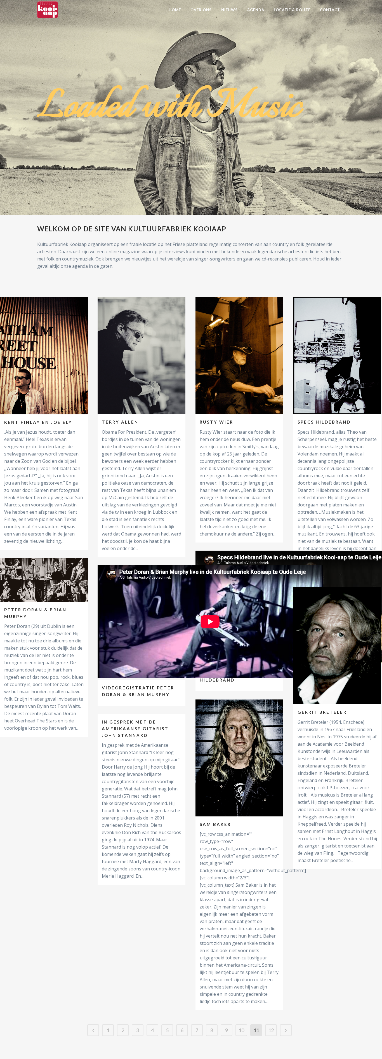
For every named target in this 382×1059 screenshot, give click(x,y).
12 (271, 1030)
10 (241, 1030)
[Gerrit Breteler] (337, 645)
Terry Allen (120, 421)
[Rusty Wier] (239, 355)
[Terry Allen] (141, 355)
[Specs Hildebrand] (337, 355)
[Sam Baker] (239, 757)
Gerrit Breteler (322, 712)
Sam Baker (215, 824)
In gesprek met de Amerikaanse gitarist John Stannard (135, 728)
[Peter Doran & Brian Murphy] (44, 580)
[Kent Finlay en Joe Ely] (44, 355)
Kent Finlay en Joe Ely (38, 422)
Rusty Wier (216, 421)
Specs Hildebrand (324, 421)
